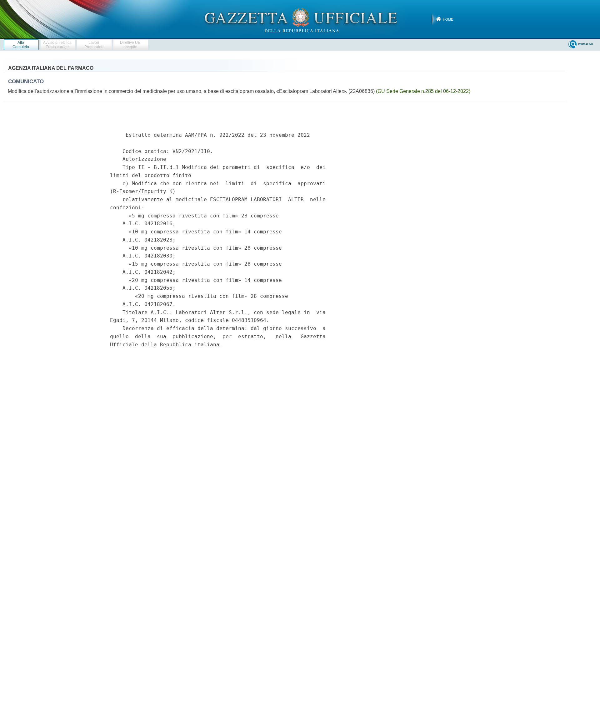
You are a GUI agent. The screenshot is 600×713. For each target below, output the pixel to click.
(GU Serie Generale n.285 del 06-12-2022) (423, 91)
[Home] (300, 19)
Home (448, 19)
